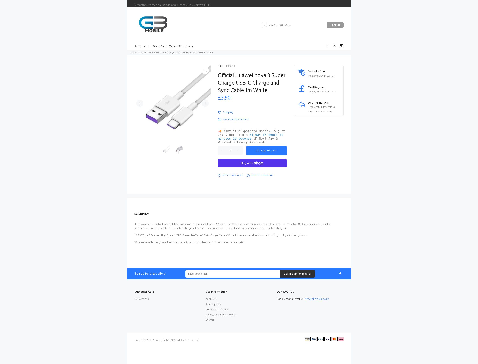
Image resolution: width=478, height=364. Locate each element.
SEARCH (335, 25)
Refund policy (213, 304)
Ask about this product (236, 119)
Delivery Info (141, 299)
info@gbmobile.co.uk (317, 299)
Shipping (228, 112)
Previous (139, 103)
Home (133, 53)
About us (210, 299)
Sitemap (210, 320)
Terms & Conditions (216, 309)
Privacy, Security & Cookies (220, 315)
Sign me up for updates (297, 274)
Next (205, 103)
